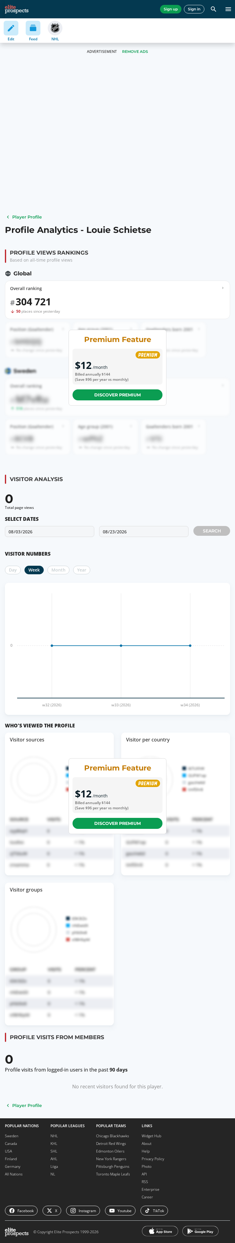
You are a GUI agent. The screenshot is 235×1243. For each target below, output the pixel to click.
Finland (11, 1158)
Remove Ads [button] (135, 51)
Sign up (171, 9)
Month (58, 570)
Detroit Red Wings (111, 1143)
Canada (11, 1143)
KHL (53, 1143)
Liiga (54, 1166)
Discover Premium (117, 395)
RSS (145, 1181)
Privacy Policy (153, 1158)
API (144, 1174)
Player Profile (27, 217)
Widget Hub (151, 1135)
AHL (53, 1158)
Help (146, 1151)
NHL (54, 1135)
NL (52, 1174)
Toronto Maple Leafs (113, 1174)
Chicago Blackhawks (112, 1135)
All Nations (14, 1174)
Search (212, 531)
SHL (53, 1151)
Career (147, 1197)
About (146, 1143)
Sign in (194, 9)
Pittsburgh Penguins (112, 1166)
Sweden (11, 1135)
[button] (117, 534)
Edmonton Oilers (110, 1151)
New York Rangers (111, 1158)
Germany (13, 1166)
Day (13, 570)
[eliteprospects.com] (16, 9)
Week (34, 570)
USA (8, 1151)
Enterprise (150, 1189)
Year (81, 570)
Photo (146, 1166)
